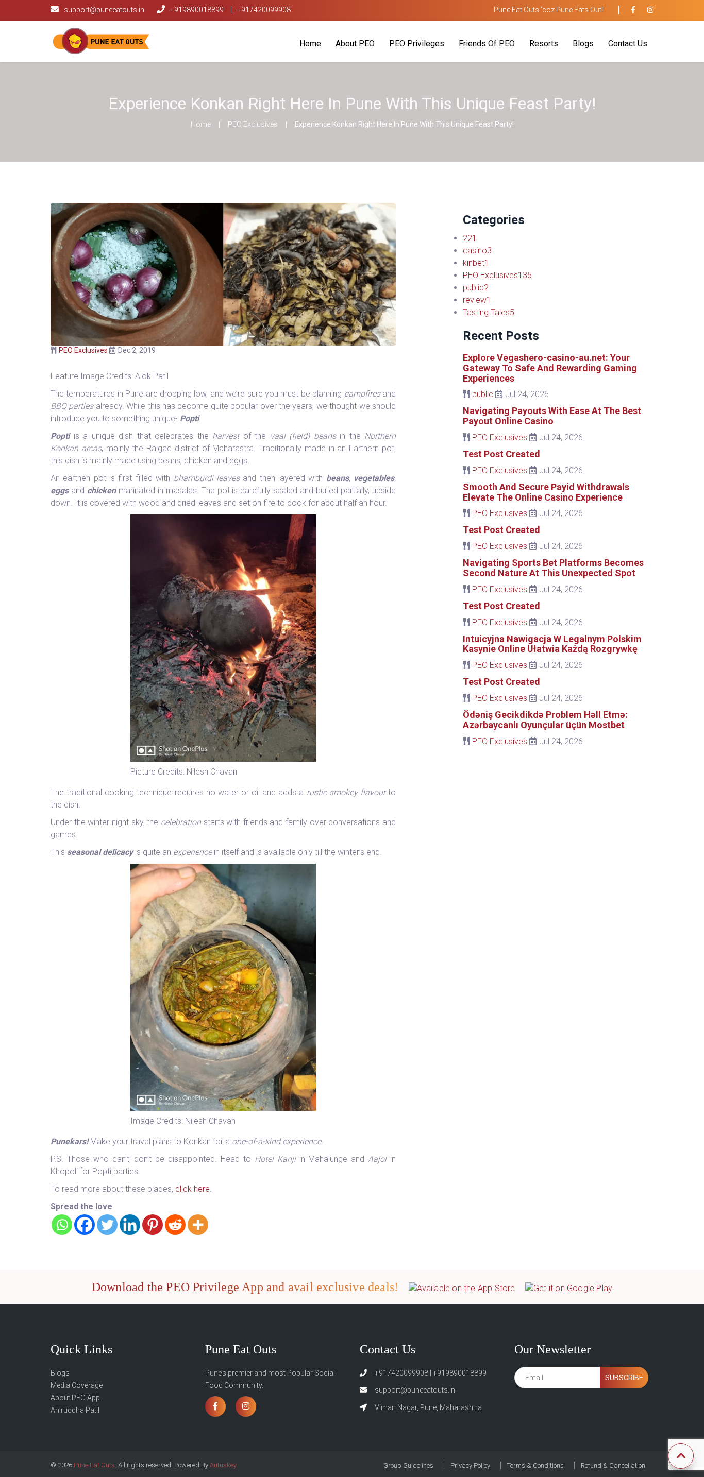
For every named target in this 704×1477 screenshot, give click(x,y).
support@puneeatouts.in (104, 10)
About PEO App (75, 1398)
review (477, 300)
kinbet (476, 263)
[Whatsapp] (62, 1224)
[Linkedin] (130, 1224)
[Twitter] (107, 1224)
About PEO (355, 43)
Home (310, 43)
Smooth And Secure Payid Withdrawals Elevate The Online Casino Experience (546, 492)
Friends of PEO (487, 43)
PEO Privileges (416, 43)
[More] (198, 1224)
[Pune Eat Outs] (102, 40)
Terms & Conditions (535, 1465)
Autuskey (223, 1465)
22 (470, 238)
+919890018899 (197, 10)
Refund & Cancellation (613, 1465)
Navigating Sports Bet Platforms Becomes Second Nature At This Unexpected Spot (553, 567)
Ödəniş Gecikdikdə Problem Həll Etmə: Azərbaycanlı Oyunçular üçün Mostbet (545, 719)
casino (477, 250)
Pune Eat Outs (93, 1465)
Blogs (583, 43)
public (476, 288)
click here (192, 1189)
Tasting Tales (488, 312)
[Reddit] (175, 1224)
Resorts (543, 43)
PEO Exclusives (253, 124)
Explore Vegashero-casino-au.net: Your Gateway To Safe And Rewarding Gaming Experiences (550, 368)
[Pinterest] (152, 1224)
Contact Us (627, 43)
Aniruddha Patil (75, 1410)
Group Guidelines (408, 1465)
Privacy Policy (470, 1465)
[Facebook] (84, 1224)
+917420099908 (264, 10)
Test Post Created (501, 454)
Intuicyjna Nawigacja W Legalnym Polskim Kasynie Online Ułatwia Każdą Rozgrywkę (552, 644)
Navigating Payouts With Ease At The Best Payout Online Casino (552, 415)
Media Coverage (77, 1385)
